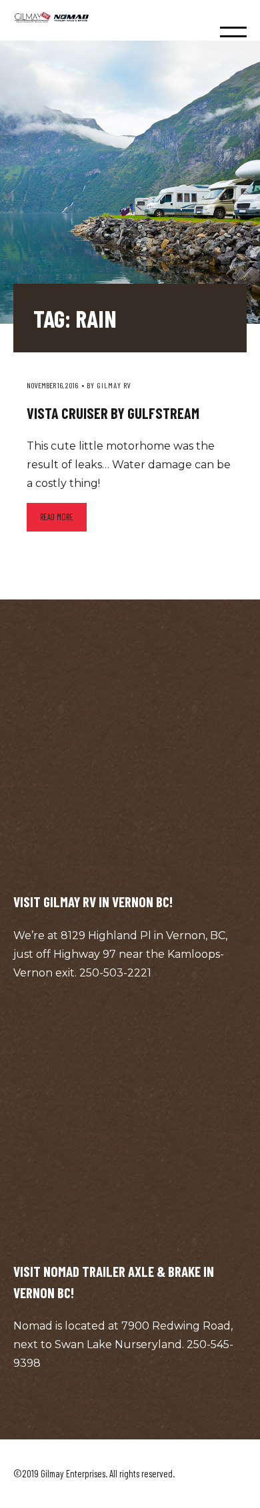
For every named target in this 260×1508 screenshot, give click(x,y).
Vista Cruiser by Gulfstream (113, 413)
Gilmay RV (114, 385)
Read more (56, 517)
